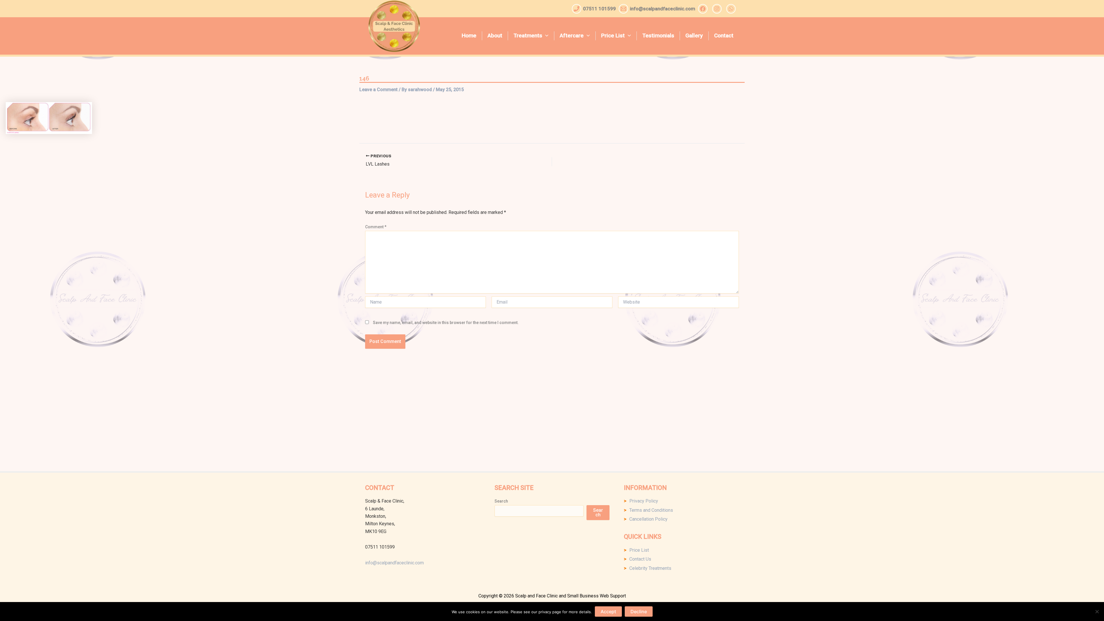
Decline (638, 611)
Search (501, 501)
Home (469, 35)
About (495, 35)
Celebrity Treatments (650, 568)
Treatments (527, 35)
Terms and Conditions (651, 510)
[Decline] (1097, 611)
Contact (723, 35)
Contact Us (640, 559)
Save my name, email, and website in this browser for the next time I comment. (446, 322)
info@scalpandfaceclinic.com (394, 563)
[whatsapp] (731, 9)
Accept (608, 611)
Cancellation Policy (648, 519)
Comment (375, 227)
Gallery (694, 35)
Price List (613, 35)
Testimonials (658, 35)
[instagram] (717, 9)
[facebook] (703, 9)
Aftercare (572, 35)
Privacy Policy (643, 501)
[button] (545, 35)
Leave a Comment (378, 89)
